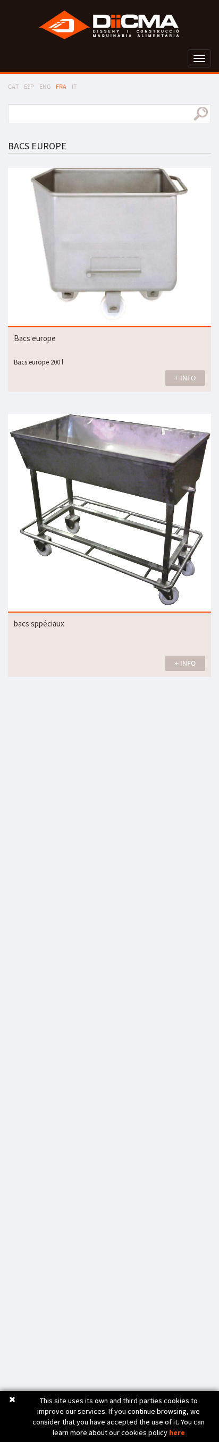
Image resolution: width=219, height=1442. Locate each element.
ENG (44, 86)
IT (74, 86)
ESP (29, 86)
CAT (13, 86)
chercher (200, 114)
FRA (61, 86)
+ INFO (185, 378)
